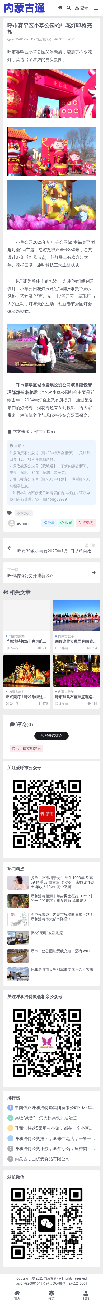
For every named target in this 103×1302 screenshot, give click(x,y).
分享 (51, 523)
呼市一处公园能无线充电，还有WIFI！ (62, 950)
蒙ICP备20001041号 (30, 1283)
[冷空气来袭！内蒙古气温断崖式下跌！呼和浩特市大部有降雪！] (18, 919)
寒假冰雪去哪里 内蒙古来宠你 (76, 643)
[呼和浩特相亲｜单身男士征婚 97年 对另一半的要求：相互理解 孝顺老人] (18, 901)
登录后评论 (53, 736)
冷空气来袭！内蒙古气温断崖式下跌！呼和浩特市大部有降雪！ (62, 916)
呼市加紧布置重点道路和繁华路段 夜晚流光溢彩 (75, 699)
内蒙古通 (50, 1278)
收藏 (68, 523)
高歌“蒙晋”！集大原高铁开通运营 (46, 1118)
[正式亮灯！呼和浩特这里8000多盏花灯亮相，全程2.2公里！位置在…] (26, 671)
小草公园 (23, 513)
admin (23, 523)
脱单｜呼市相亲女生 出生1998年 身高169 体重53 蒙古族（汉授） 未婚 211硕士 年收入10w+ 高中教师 (63, 882)
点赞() (87, 523)
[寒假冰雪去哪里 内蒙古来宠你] (76, 615)
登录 (84, 8)
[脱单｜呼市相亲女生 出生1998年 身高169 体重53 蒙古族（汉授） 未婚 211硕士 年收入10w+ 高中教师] (18, 883)
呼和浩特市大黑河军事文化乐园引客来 (62, 969)
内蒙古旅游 (44, 39)
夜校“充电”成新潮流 (47, 932)
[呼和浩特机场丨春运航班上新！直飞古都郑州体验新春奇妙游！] (26, 615)
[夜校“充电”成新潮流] (18, 938)
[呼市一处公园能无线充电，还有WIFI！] (18, 956)
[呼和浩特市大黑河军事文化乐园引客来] (18, 974)
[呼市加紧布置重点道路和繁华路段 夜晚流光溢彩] (76, 671)
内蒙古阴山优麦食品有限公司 (42, 1159)
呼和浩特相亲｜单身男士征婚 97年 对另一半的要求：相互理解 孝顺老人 (61, 898)
